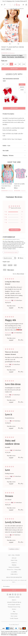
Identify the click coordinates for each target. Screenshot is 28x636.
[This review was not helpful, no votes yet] (21, 308)
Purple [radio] (22, 89)
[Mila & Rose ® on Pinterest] (13, 594)
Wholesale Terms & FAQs (14, 607)
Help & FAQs (14, 560)
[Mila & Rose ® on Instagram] (15, 594)
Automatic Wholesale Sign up (14, 602)
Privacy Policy (14, 634)
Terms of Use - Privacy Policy (14, 569)
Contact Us (14, 562)
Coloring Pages (14, 613)
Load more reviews (14, 549)
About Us (14, 600)
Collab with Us (14, 574)
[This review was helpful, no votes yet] (18, 308)
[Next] (18, 43)
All (8, 8)
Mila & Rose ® (15, 624)
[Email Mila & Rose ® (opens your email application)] (20, 594)
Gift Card (14, 558)
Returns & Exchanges (14, 567)
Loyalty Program (14, 618)
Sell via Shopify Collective (14, 604)
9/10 (24, 64)
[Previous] (10, 43)
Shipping (14, 565)
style (15, 265)
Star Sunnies (7, 78)
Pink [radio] (22, 84)
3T (7, 64)
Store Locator (14, 616)
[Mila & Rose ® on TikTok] (18, 594)
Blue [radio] (22, 87)
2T (3, 64)
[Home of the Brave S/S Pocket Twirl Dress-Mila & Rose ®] (11, 26)
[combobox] (19, 273)
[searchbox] (8, 258)
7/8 (19, 64)
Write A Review (14, 229)
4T (11, 64)
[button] (14, 590)
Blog (14, 611)
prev (2, 176)
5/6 (15, 64)
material (10, 265)
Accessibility (14, 572)
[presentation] (3, 92)
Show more (10, 270)
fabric (4, 265)
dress (4, 269)
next (25, 176)
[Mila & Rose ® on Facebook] (7, 594)
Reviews (14, 609)
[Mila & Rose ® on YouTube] (10, 594)
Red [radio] (22, 92)
